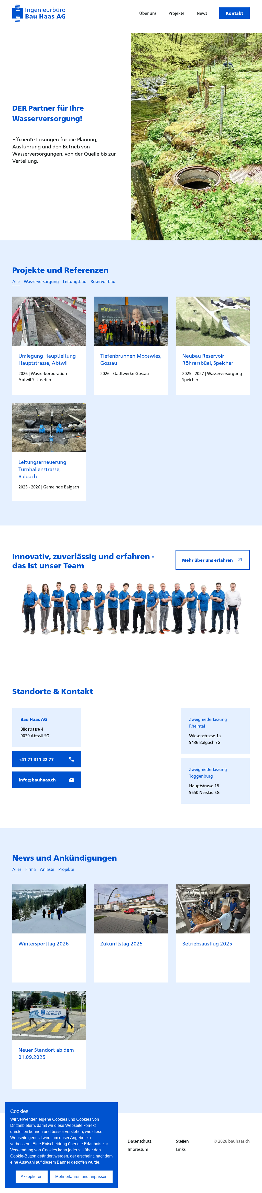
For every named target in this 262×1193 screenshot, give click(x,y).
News (202, 13)
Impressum (138, 1149)
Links (180, 1149)
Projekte (176, 13)
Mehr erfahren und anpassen (81, 1176)
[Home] (39, 13)
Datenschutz (139, 1141)
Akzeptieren (31, 1176)
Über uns (147, 13)
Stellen (182, 1141)
